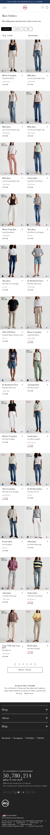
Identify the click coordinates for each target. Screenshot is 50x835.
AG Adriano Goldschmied (12, 818)
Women (18, 29)
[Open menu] (4, 7)
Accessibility (21, 822)
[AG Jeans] (25, 7)
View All (6, 29)
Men (28, 29)
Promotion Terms (26, 824)
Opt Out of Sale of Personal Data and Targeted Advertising (22, 821)
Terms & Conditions (8, 824)
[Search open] (42, 7)
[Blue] (28, 71)
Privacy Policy (7, 822)
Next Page (25, 670)
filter (10, 35)
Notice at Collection (35, 826)
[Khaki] (28, 537)
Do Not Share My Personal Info (13, 826)
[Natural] (3, 174)
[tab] (21, 122)
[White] (3, 327)
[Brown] (3, 71)
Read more (28, 693)
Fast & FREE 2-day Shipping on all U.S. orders (25, 1)
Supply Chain (34, 822)
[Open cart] (47, 7)
